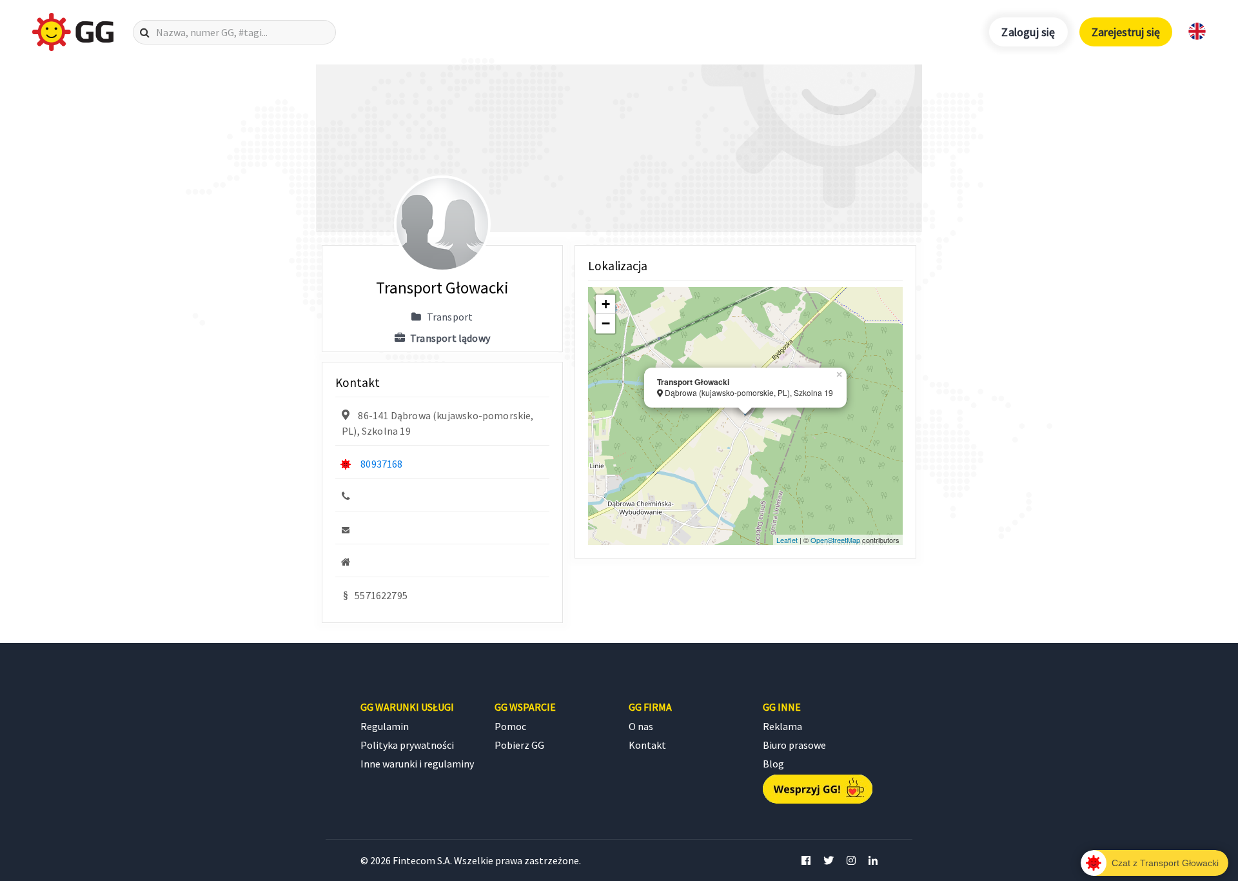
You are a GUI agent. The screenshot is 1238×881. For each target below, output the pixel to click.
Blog (773, 763)
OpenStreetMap (835, 540)
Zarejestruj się (1126, 32)
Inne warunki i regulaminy (417, 763)
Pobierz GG (519, 744)
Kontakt (647, 744)
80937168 (381, 463)
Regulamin (384, 726)
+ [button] (606, 304)
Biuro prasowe (794, 744)
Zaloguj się (1028, 32)
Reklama (782, 726)
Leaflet (787, 540)
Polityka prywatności (407, 744)
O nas (641, 726)
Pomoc (510, 726)
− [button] (606, 323)
